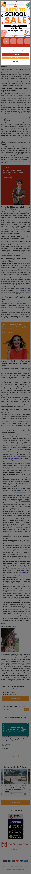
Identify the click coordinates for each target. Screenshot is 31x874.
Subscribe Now (15, 54)
